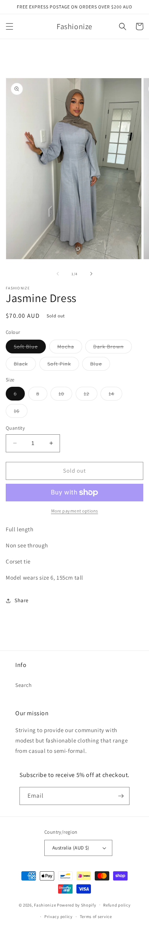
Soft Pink (63, 365)
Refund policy (116, 905)
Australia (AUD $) (70, 847)
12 (90, 395)
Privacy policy (58, 916)
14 (115, 395)
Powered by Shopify (76, 904)
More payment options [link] (74, 511)
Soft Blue (30, 348)
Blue (100, 365)
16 (21, 412)
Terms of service (96, 916)
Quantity (15, 428)
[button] (9, 26)
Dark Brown (112, 348)
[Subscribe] (120, 796)
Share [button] (22, 600)
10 (65, 395)
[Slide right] (91, 273)
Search (23, 685)
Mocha (69, 348)
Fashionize (45, 904)
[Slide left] (57, 273)
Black (25, 365)
